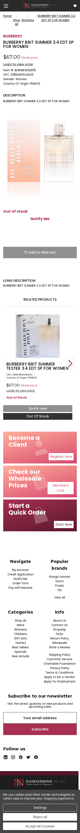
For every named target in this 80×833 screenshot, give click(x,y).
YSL (59, 590)
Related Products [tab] (40, 299)
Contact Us (59, 625)
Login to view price (18, 64)
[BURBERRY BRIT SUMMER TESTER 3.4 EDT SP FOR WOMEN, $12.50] (37, 336)
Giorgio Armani (59, 577)
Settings (40, 807)
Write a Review (59, 647)
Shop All (20, 621)
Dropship (59, 630)
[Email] (13, 272)
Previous (5, 363)
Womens (20, 630)
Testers (20, 643)
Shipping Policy (59, 655)
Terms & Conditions (59, 673)
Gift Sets (20, 638)
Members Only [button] (60, 488)
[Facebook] (5, 272)
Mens (20, 625)
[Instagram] (13, 757)
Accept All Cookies (40, 826)
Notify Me (40, 218)
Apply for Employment (60, 682)
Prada (59, 586)
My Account (20, 570)
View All (59, 598)
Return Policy (59, 638)
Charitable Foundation (60, 664)
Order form (20, 583)
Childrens (20, 634)
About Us (59, 621)
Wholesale (59, 643)
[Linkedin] (35, 272)
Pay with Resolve (20, 588)
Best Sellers (20, 647)
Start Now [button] (63, 524)
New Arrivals (20, 656)
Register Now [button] (61, 456)
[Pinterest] (43, 272)
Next (70, 363)
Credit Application (20, 574)
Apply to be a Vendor (59, 677)
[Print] (20, 272)
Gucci (59, 581)
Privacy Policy (59, 668)
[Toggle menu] (6, 6)
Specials (20, 652)
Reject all (40, 817)
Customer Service (59, 659)
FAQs (59, 634)
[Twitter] (28, 272)
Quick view (37, 408)
